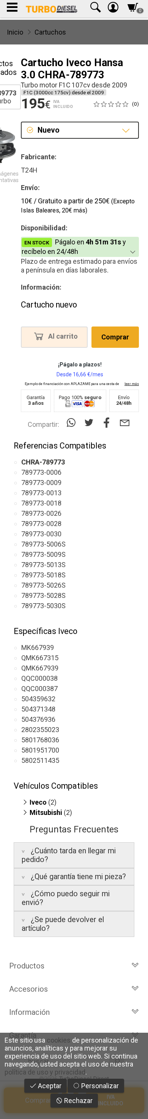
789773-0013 (41, 493)
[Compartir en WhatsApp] (72, 423)
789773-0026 (41, 513)
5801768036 (40, 740)
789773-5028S (43, 595)
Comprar (115, 337)
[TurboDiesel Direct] (51, 8)
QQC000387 (39, 689)
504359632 (38, 699)
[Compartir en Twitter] (90, 423)
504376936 (38, 719)
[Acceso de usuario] (113, 9)
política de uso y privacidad (45, 1072)
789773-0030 (41, 534)
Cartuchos (50, 32)
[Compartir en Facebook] (108, 423)
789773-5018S (43, 575)
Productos (26, 965)
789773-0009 (41, 483)
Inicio (15, 32)
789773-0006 (41, 472)
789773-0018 (41, 503)
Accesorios (28, 989)
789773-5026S (43, 585)
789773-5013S (43, 565)
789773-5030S (43, 606)
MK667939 (37, 647)
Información (29, 1012)
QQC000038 (39, 678)
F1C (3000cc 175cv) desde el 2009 (64, 92)
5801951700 (40, 750)
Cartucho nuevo (49, 304)
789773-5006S (43, 544)
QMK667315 (39, 658)
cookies (59, 1040)
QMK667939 (39, 668)
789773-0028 (41, 524)
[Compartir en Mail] (125, 423)
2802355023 (40, 730)
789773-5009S (43, 554)
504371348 (38, 709)
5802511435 (40, 760)
